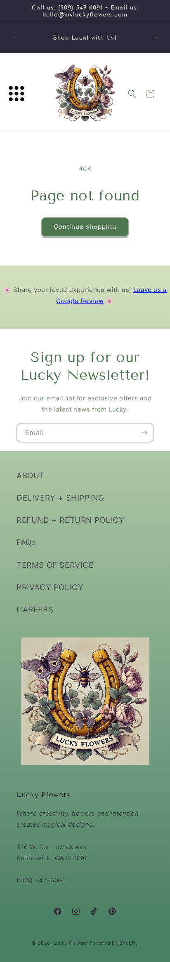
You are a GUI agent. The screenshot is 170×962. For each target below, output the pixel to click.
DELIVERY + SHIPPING (60, 498)
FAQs (26, 542)
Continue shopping (85, 227)
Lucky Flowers (71, 943)
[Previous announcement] (15, 38)
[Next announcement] (155, 38)
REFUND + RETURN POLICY (70, 520)
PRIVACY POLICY (50, 587)
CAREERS (35, 609)
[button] (16, 94)
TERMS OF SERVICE (55, 565)
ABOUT (31, 475)
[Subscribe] (144, 432)
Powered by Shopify (113, 943)
